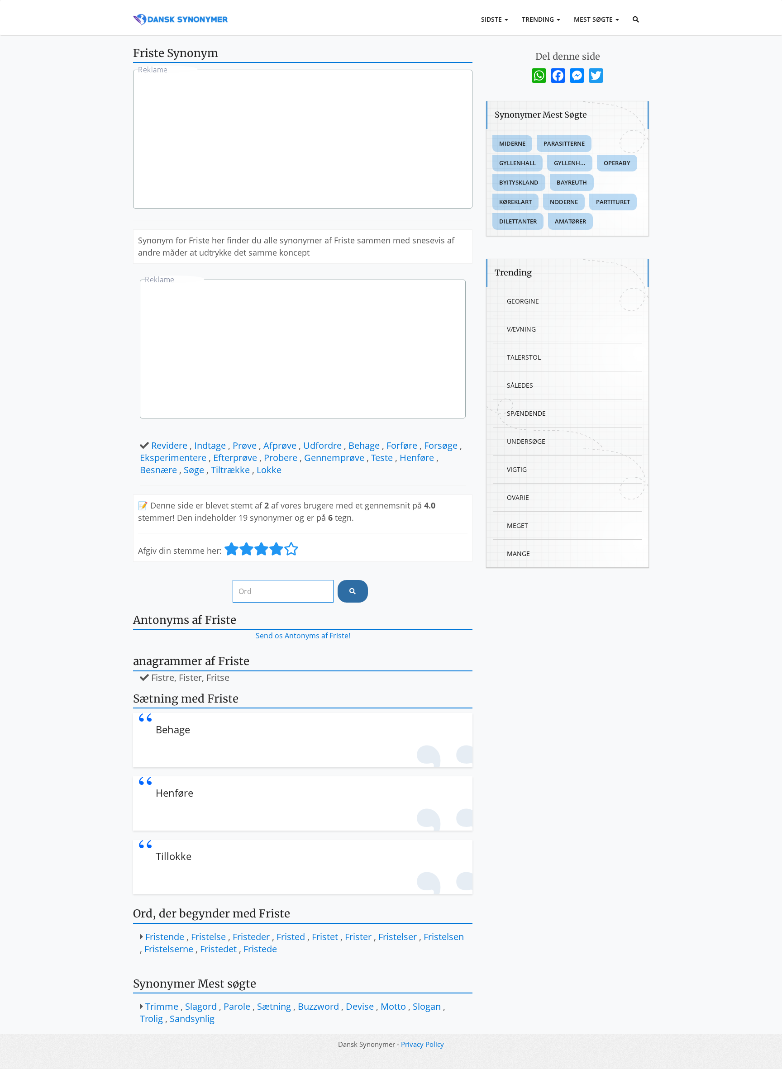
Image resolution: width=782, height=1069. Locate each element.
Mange (518, 553)
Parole (237, 1006)
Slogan (427, 1006)
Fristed (291, 937)
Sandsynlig (192, 1018)
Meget (517, 525)
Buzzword (318, 1006)
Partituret (613, 202)
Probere (280, 457)
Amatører (570, 221)
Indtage (210, 445)
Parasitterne (564, 143)
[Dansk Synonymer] (180, 12)
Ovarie (518, 497)
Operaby (617, 163)
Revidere (169, 445)
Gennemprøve (334, 457)
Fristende (164, 937)
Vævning (521, 329)
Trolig (151, 1018)
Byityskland (519, 182)
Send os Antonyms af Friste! (303, 636)
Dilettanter (518, 221)
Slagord (201, 1006)
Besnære (158, 470)
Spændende (526, 413)
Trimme (161, 1006)
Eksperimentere (173, 457)
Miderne (512, 143)
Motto (393, 1006)
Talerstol (524, 357)
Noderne (564, 202)
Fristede (260, 949)
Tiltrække (230, 470)
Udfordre (322, 445)
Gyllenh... (570, 163)
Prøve (245, 445)
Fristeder (251, 937)
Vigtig (517, 469)
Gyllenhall (517, 163)
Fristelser (397, 937)
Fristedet (218, 949)
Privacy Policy (422, 1044)
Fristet (325, 937)
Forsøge (441, 445)
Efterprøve (235, 457)
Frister (358, 937)
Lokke (269, 470)
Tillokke (173, 856)
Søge (194, 470)
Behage (364, 445)
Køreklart (515, 202)
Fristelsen (444, 937)
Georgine (523, 301)
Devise (360, 1006)
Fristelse (208, 937)
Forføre (401, 445)
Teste (382, 457)
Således (520, 385)
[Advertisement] (303, 140)
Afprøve (279, 445)
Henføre (417, 457)
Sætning (274, 1006)
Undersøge (526, 441)
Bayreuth (572, 182)
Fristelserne (168, 949)
